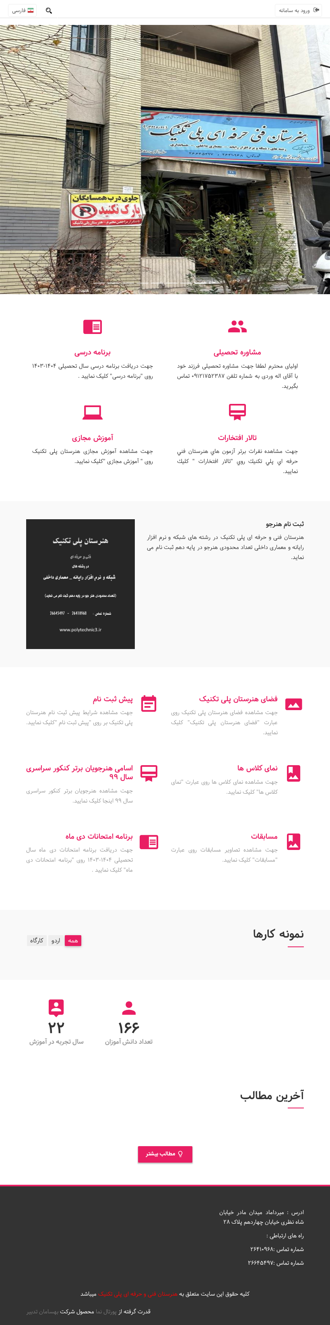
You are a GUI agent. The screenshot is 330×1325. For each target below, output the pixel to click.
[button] (25, 159)
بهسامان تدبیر (42, 1311)
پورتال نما (106, 1311)
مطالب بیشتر (161, 1154)
